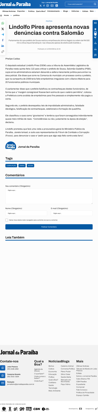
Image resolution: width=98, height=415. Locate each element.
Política (31, 11)
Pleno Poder (66, 371)
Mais (92, 11)
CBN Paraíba (81, 382)
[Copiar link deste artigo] (2, 51)
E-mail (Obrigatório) (59, 208)
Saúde (51, 385)
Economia (53, 371)
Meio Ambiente (54, 391)
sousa (30, 165)
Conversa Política (68, 369)
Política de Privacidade (85, 393)
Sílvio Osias (65, 374)
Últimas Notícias (9, 11)
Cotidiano (52, 382)
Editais (85, 11)
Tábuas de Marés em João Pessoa (86, 370)
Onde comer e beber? (39, 377)
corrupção (11, 165)
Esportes (21, 11)
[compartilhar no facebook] (2, 40)
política (16, 15)
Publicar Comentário (49, 227)
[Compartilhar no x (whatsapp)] (2, 29)
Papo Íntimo (65, 384)
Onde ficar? (39, 381)
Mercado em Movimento (66, 381)
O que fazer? (39, 374)
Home (6, 15)
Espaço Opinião (82, 395)
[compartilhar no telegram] (3, 34)
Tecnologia (53, 388)
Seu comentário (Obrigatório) (17, 186)
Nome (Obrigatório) (13, 208)
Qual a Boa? (41, 11)
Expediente (80, 384)
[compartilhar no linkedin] (3, 46)
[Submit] (95, 4)
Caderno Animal (67, 366)
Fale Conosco (81, 390)
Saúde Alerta (66, 377)
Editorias (75, 11)
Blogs (65, 11)
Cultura (51, 369)
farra (22, 165)
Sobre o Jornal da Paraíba (86, 376)
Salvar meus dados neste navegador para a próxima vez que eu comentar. (33, 220)
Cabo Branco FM (83, 379)
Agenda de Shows (38, 370)
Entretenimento (53, 11)
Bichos (51, 366)
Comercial (80, 387)
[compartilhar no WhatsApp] (2, 23)
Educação (53, 374)
